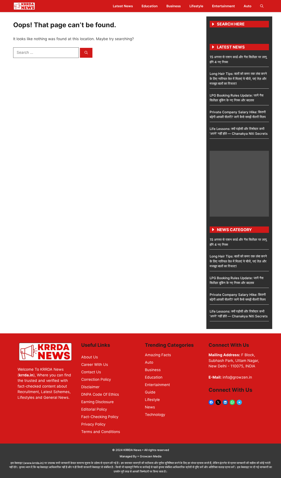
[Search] (86, 53)
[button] (262, 6)
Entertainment (223, 6)
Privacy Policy (93, 424)
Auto (247, 6)
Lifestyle (196, 6)
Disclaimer (90, 387)
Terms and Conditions (100, 431)
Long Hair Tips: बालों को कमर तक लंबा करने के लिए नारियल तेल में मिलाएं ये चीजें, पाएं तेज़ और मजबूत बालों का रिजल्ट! (238, 79)
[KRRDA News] (24, 6)
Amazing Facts (158, 355)
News (150, 407)
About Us (89, 357)
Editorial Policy (94, 409)
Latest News (123, 6)
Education (150, 6)
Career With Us (94, 364)
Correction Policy (96, 379)
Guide (150, 392)
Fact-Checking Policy (99, 417)
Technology (155, 414)
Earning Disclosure (97, 402)
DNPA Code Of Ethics (100, 394)
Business (173, 6)
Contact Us (91, 372)
